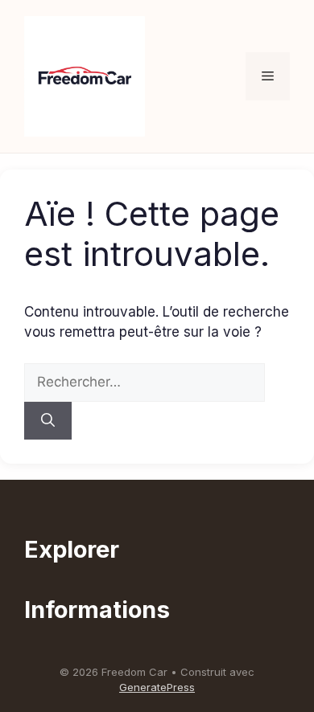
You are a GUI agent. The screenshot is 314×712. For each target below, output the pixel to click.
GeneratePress (157, 687)
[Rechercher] (48, 421)
